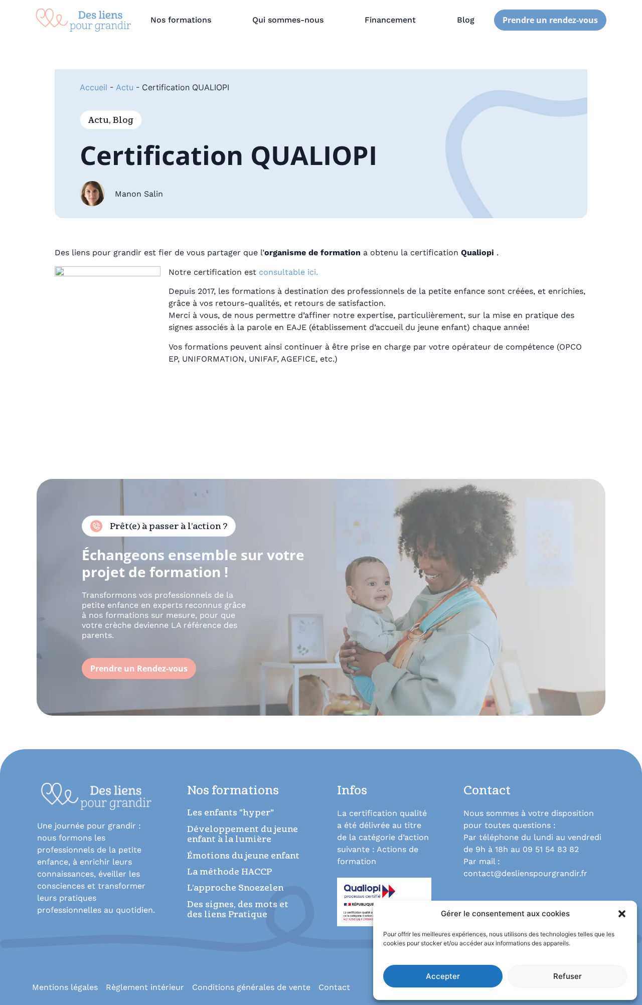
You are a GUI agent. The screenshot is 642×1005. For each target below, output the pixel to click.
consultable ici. (288, 272)
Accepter (443, 976)
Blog (465, 20)
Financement (390, 20)
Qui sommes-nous (288, 20)
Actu (124, 87)
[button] (622, 914)
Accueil (93, 87)
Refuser (567, 976)
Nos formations (180, 20)
